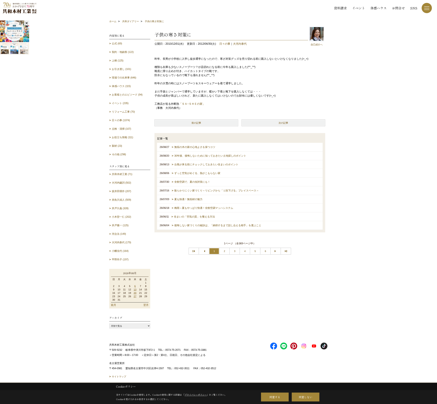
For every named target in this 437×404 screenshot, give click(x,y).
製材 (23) (117, 145)
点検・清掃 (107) (121, 128)
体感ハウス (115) (121, 86)
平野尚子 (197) (120, 259)
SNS (413, 8)
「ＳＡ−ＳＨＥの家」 (192, 103)
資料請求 (340, 8)
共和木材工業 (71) (122, 174)
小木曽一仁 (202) (121, 216)
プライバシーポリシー (196, 394)
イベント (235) (120, 103)
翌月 (146, 305)
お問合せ (398, 8)
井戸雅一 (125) (120, 225)
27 (135, 296)
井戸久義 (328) (120, 208)
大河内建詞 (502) (121, 182)
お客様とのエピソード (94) (127, 94)
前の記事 (196, 122)
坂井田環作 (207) (121, 191)
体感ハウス (378, 8)
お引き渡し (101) (121, 69)
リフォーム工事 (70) (123, 111)
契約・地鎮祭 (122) (123, 51)
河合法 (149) (119, 233)
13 (135, 289)
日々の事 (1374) (121, 120)
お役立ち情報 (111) (122, 137)
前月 (113, 305)
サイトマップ (119, 376)
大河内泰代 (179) (121, 242)
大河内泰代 (240, 43)
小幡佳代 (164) (120, 250)
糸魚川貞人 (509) (121, 199)
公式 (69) (117, 43)
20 (135, 293)
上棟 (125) (117, 60)
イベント (358, 8)
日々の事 (224, 43)
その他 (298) (119, 154)
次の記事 (283, 122)
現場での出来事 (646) (124, 77)
